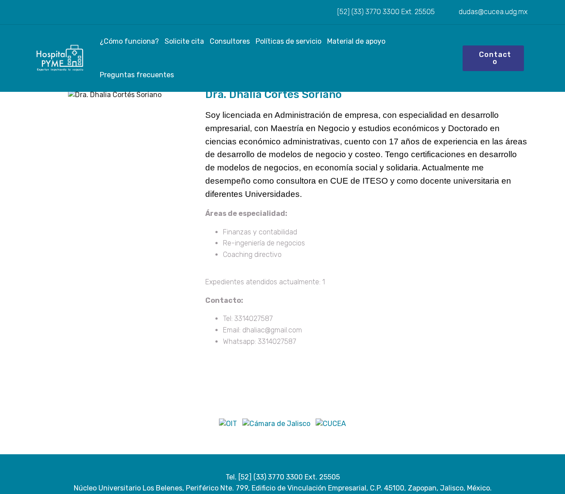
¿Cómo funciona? (129, 41)
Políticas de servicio (288, 41)
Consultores (230, 41)
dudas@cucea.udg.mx (492, 12)
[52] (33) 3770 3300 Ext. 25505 (385, 12)
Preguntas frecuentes (137, 75)
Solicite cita (184, 41)
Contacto (495, 58)
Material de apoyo (356, 41)
